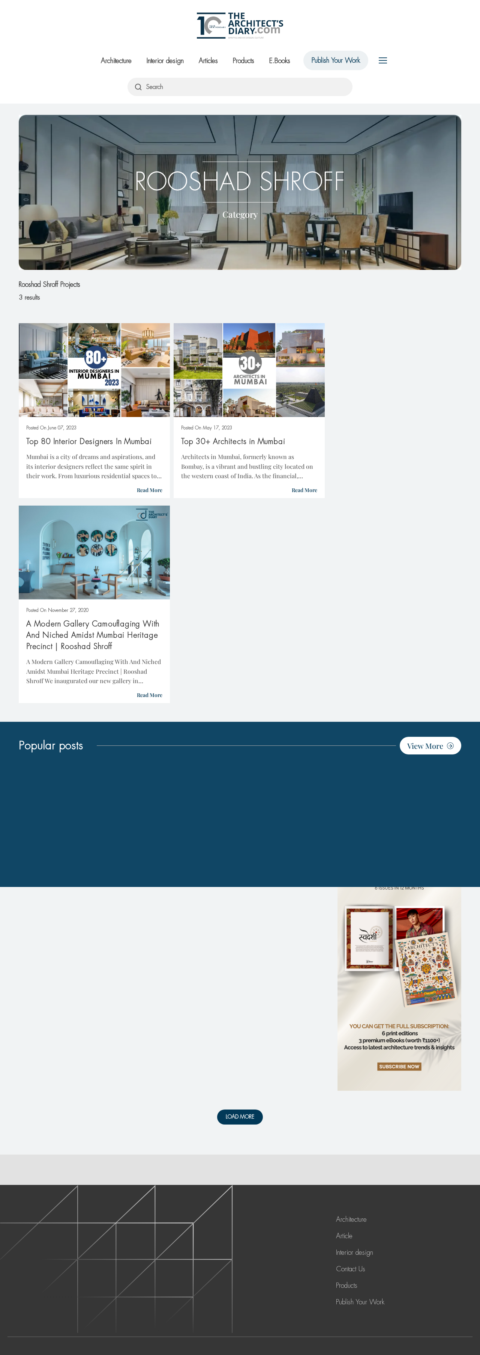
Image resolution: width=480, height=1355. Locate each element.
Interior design (165, 61)
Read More (149, 490)
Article (344, 1236)
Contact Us (350, 1269)
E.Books (279, 61)
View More (425, 746)
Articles (208, 61)
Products (243, 61)
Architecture (116, 61)
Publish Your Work (336, 60)
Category (240, 214)
